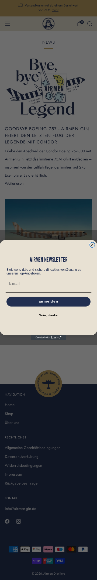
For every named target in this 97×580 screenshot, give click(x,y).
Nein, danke (48, 315)
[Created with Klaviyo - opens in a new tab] (48, 337)
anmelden (48, 301)
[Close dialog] (92, 244)
